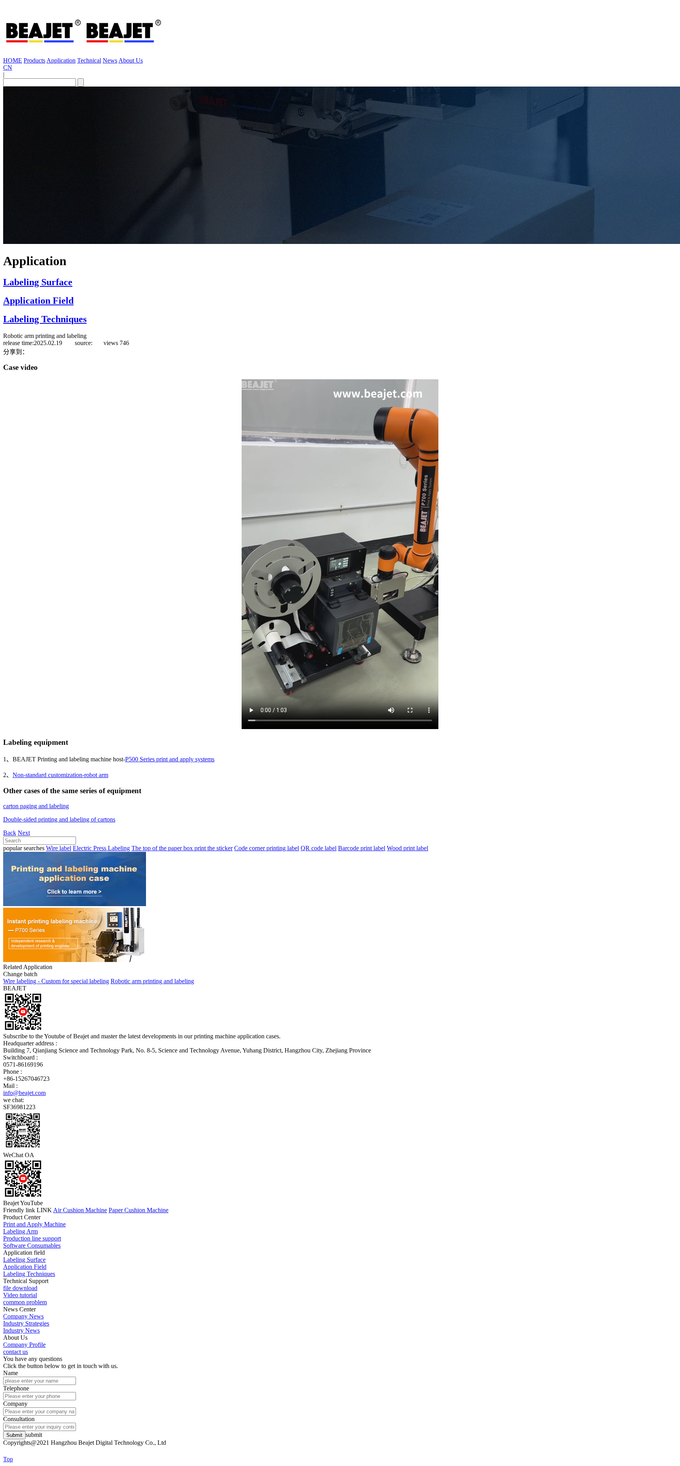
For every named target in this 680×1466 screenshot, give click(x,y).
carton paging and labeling (36, 806)
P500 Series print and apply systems (169, 759)
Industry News (21, 1330)
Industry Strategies (26, 1323)
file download (20, 1288)
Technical (89, 60)
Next (24, 832)
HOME (12, 60)
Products (34, 60)
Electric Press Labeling (101, 848)
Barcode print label (361, 848)
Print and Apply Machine (34, 1224)
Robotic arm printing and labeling (152, 981)
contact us (15, 1351)
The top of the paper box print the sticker (182, 848)
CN (7, 67)
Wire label (58, 848)
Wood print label (407, 848)
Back (9, 832)
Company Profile (24, 1344)
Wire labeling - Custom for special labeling (56, 981)
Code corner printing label (266, 848)
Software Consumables (32, 1245)
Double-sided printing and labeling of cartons (59, 819)
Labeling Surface (37, 282)
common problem (25, 1302)
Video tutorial (20, 1295)
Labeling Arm (20, 1231)
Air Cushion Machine (80, 1210)
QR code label (318, 848)
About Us (130, 60)
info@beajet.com (24, 1092)
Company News (23, 1316)
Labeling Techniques (45, 319)
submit (34, 1434)
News (110, 60)
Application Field (38, 300)
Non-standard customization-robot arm (60, 775)
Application (61, 60)
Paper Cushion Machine (138, 1210)
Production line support (32, 1238)
